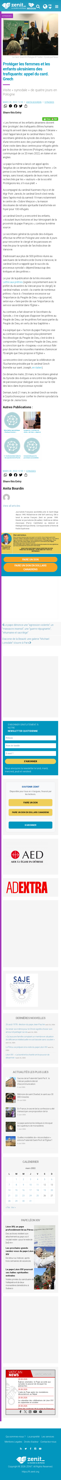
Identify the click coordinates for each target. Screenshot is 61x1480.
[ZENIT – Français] (17, 5)
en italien (37, 367)
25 (37, 1195)
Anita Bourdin (34, 102)
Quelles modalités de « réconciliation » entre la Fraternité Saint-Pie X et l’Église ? (34, 1138)
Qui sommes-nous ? (16, 1436)
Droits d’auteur (31, 1441)
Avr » (13, 1207)
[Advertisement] (30, 601)
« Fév (8, 1207)
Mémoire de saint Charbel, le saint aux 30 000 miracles (35, 1095)
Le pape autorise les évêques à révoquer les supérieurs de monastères (35, 1124)
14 (9, 1190)
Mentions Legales (13, 1441)
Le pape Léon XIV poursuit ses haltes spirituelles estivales (19, 1272)
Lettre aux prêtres (13, 282)
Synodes (7, 16)
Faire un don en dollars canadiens (30, 567)
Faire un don (30, 559)
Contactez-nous (48, 1441)
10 (30, 1185)
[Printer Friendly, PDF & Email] (50, 119)
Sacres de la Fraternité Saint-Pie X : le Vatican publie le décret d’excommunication (33, 1081)
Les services (48, 1436)
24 (30, 1195)
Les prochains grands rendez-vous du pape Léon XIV (19, 1251)
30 (23, 1201)
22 (16, 1195)
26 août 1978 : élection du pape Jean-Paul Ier (25, 1024)
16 (23, 1190)
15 (16, 1190)
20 (52, 1190)
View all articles (11, 505)
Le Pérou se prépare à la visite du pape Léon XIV (27, 1047)
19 (45, 1190)
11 (37, 1185)
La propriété (34, 1436)
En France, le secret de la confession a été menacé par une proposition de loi (35, 1110)
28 (9, 1201)
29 (16, 1201)
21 (9, 1195)
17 (30, 1190)
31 (30, 1201)
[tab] (18, 1373)
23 (23, 1195)
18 (37, 1190)
